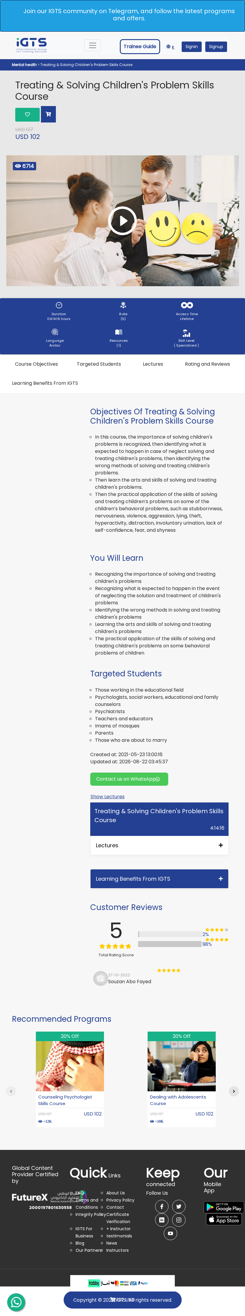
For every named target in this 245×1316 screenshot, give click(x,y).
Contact (115, 1207)
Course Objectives (36, 364)
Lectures (153, 364)
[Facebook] (162, 1206)
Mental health (25, 64)
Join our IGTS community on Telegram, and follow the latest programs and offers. (129, 14)
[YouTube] (170, 1233)
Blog (80, 1243)
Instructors (117, 1250)
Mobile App (216, 1183)
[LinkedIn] (162, 1220)
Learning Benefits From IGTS (45, 383)
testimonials (119, 1236)
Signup (216, 47)
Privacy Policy (120, 1200)
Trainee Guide (140, 46)
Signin (192, 47)
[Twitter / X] (179, 1206)
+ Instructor (118, 1229)
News (111, 1243)
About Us (115, 1193)
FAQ (80, 1193)
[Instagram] (179, 1220)
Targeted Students (99, 364)
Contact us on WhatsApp (126, 779)
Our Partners (89, 1250)
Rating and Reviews (207, 364)
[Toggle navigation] (92, 45)
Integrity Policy (91, 1214)
